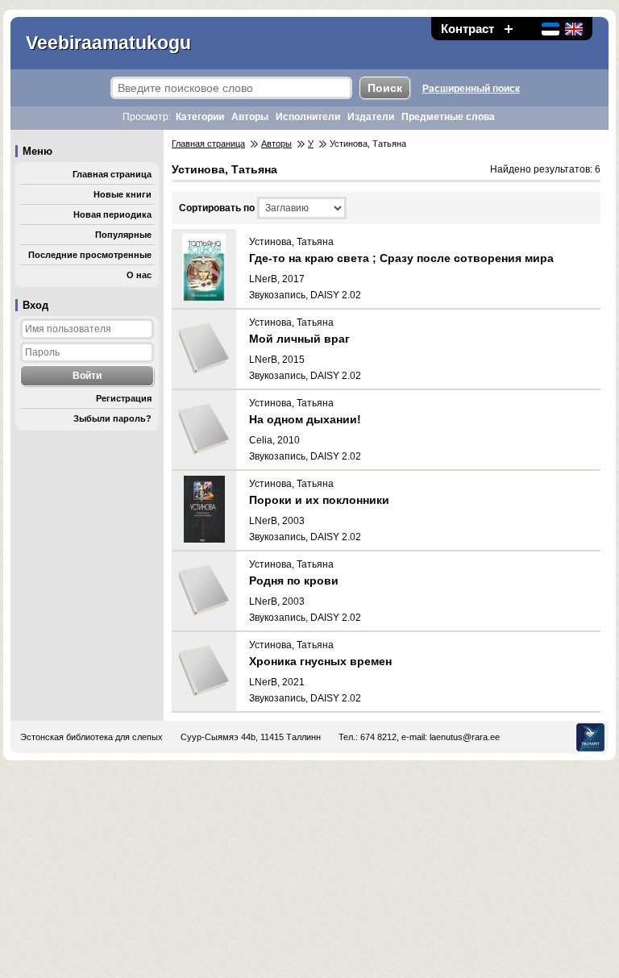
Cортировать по (217, 208)
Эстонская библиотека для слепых (91, 737)
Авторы (249, 117)
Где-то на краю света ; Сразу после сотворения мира (401, 258)
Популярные (123, 234)
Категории (200, 117)
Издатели (370, 117)
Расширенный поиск (471, 88)
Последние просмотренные (90, 255)
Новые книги (122, 194)
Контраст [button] (467, 28)
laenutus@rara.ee (465, 737)
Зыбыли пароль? (112, 418)
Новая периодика (112, 214)
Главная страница (112, 174)
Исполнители (308, 117)
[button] (509, 28)
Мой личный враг (299, 338)
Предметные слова (448, 117)
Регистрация (124, 398)
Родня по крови (294, 580)
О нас (139, 275)
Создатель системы (590, 737)
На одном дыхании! (305, 419)
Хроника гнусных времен (320, 661)
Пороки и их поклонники (319, 499)
